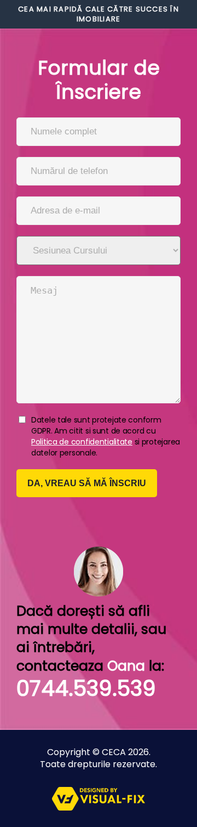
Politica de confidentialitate (81, 441)
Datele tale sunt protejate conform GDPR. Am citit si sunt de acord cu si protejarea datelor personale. (105, 436)
